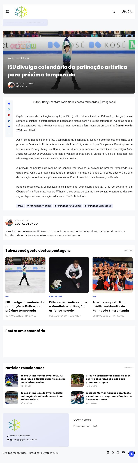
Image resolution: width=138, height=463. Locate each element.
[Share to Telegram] (9, 127)
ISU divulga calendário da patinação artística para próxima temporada (24, 306)
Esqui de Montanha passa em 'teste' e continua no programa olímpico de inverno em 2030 (109, 396)
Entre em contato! (85, 426)
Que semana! (35, 22)
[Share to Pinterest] (9, 115)
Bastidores (55, 296)
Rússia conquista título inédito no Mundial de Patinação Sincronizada (111, 306)
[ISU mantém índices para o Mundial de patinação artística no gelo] (69, 275)
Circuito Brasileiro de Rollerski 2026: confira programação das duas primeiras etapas (108, 379)
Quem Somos (82, 419)
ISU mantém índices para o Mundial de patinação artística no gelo (68, 306)
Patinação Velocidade (99, 206)
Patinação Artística (40, 206)
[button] (9, 133)
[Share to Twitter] (9, 109)
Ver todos (128, 250)
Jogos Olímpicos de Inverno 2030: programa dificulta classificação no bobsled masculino (43, 379)
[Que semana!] (24, 22)
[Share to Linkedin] (9, 121)
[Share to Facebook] (9, 104)
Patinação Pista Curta (69, 206)
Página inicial (16, 58)
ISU (28, 58)
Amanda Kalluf (13, 22)
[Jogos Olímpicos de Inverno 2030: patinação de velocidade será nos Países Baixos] (11, 397)
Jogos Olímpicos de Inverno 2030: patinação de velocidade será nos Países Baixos (41, 396)
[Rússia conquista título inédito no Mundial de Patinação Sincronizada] (113, 275)
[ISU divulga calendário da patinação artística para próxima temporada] (25, 275)
